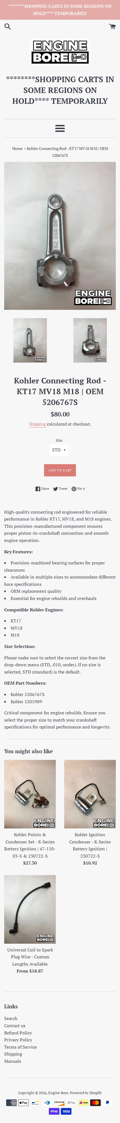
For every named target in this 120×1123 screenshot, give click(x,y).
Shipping (37, 424)
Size (59, 440)
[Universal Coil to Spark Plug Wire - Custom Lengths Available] (30, 909)
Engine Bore (58, 1093)
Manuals (12, 1061)
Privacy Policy (18, 1040)
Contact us (14, 1025)
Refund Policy (18, 1033)
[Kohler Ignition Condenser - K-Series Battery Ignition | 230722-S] (90, 794)
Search (10, 1018)
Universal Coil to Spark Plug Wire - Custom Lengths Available (30, 957)
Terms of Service (20, 1047)
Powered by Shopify (86, 1093)
